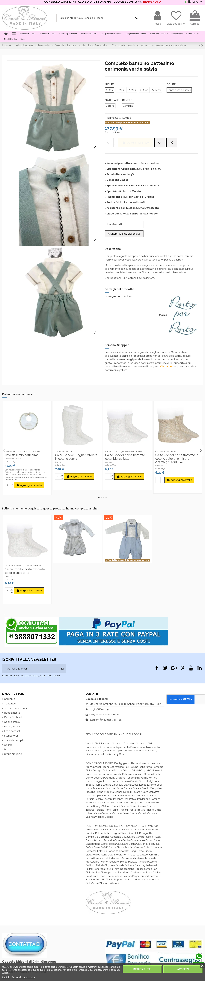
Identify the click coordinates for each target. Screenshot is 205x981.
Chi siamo (9, 698)
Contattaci (10, 703)
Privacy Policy (12, 726)
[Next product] (202, 45)
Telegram (93, 719)
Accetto (183, 969)
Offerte (8, 744)
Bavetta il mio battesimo (22, 455)
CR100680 (110, 465)
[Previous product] (200, 45)
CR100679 (60, 465)
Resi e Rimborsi (13, 717)
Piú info (6, 977)
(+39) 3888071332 (99, 709)
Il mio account (12, 730)
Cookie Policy (12, 721)
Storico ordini (12, 735)
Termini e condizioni (15, 708)
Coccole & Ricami (13, 458)
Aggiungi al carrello (138, 142)
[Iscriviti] (62, 668)
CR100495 (10, 461)
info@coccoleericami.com (104, 714)
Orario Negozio (13, 753)
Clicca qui (166, 366)
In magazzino (113, 296)
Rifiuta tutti (142, 969)
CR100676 (160, 468)
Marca (163, 314)
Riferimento (111, 117)
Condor (58, 462)
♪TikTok (117, 719)
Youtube (107, 719)
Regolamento (12, 712)
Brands (8, 749)
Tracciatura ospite (14, 740)
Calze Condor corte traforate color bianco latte (125, 456)
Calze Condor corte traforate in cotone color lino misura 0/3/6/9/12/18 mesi (176, 458)
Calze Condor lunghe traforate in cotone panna (76, 456)
